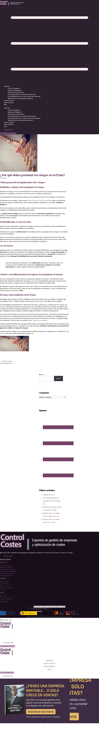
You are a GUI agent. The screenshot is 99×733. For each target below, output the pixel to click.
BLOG (50, 669)
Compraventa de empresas (8, 571)
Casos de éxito (9, 100)
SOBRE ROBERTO (49, 666)
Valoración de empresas (16, 92)
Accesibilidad (4, 602)
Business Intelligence (15, 90)
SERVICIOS (49, 661)
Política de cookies (6, 600)
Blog (5, 104)
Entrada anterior (6, 361)
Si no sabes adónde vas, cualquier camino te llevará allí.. (51, 501)
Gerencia (4, 178)
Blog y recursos (5, 585)
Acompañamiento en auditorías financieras (22, 94)
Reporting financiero (6, 575)
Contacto (3, 589)
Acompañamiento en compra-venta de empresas (24, 96)
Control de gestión (14, 88)
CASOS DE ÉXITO (49, 663)
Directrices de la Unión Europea (38, 200)
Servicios (7, 86)
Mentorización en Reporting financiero (20, 98)
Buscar (41, 374)
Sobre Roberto (9, 102)
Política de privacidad (6, 598)
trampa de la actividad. (40, 320)
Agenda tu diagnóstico (7, 587)
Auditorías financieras (6, 573)
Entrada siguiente (6, 363)
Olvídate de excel (48, 495)
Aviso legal (3, 595)
